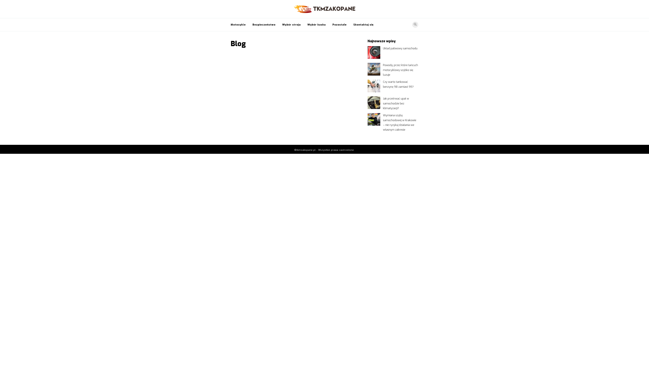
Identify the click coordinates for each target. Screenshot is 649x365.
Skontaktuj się (363, 24)
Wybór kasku (316, 24)
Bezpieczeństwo (264, 24)
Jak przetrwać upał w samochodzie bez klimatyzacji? (396, 103)
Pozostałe (339, 24)
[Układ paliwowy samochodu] (374, 52)
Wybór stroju (291, 24)
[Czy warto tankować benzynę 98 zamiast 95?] (374, 86)
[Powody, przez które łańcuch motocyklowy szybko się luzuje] (374, 69)
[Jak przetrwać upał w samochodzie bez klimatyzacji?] (374, 102)
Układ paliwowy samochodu (400, 48)
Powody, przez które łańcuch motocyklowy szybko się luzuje (400, 69)
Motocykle (238, 24)
